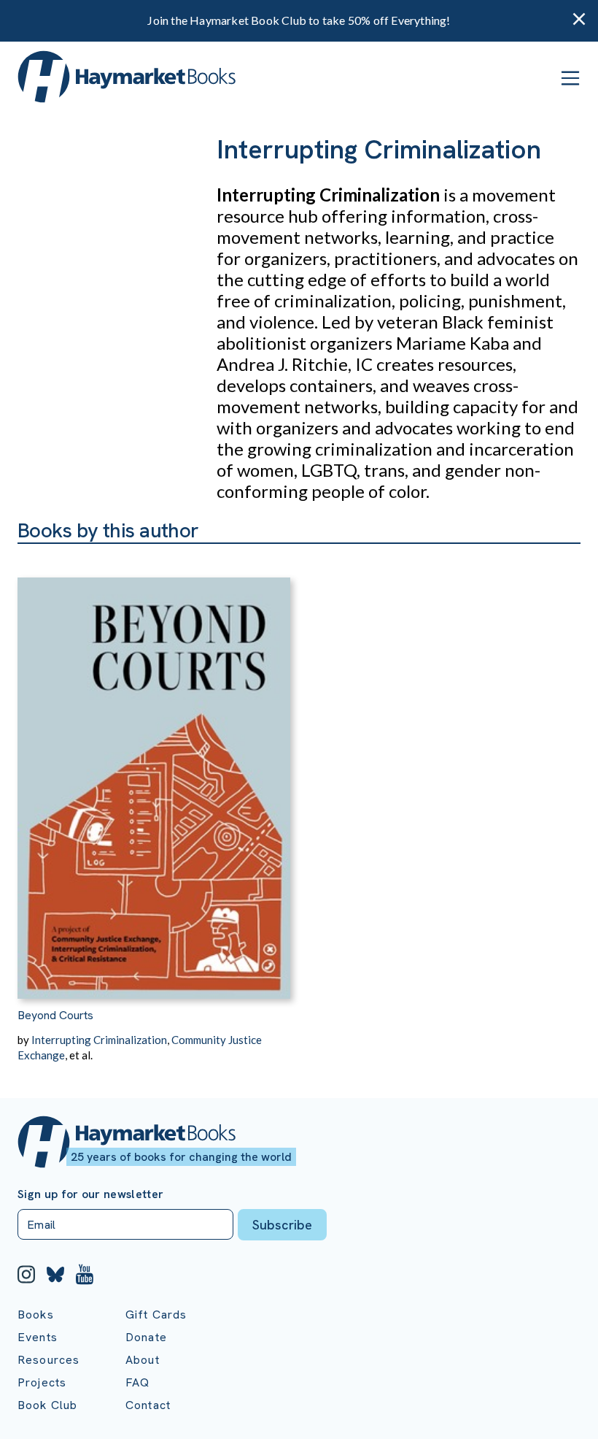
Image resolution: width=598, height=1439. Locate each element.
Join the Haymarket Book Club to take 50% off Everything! (298, 20)
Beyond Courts (55, 1015)
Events (38, 1337)
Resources (48, 1359)
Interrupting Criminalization (99, 1039)
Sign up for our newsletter (90, 1194)
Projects (42, 1382)
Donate (146, 1337)
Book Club (47, 1405)
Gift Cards (156, 1314)
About (142, 1359)
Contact (148, 1405)
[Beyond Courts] (154, 771)
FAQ (137, 1382)
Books (36, 1314)
